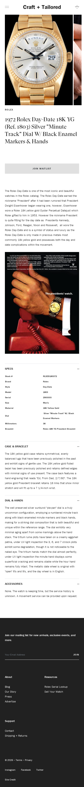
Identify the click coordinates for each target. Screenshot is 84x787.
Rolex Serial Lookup (55, 687)
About (8, 677)
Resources (50, 677)
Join (76, 654)
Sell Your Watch (53, 691)
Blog (7, 687)
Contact (9, 731)
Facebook (26, 769)
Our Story (10, 691)
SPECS (9, 368)
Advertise (10, 701)
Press (8, 696)
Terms (19, 760)
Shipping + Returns (16, 735)
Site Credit (10, 779)
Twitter (39, 769)
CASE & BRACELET (16, 446)
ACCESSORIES (14, 584)
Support (10, 721)
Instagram (10, 769)
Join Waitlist (42, 168)
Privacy (28, 760)
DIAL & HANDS (14, 500)
